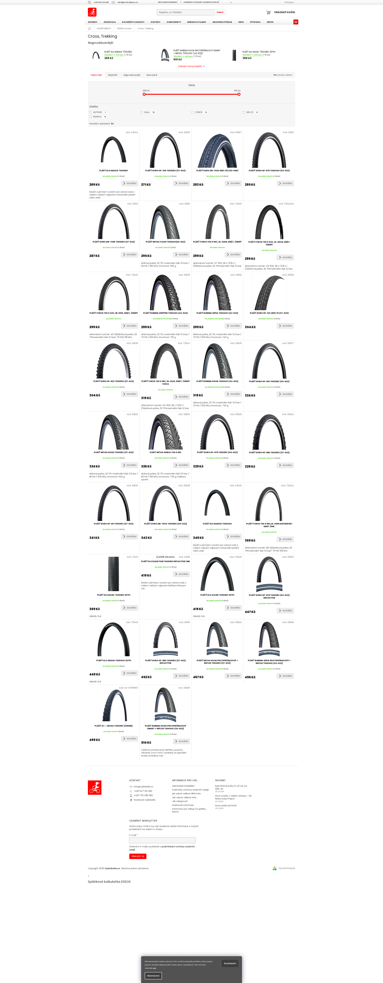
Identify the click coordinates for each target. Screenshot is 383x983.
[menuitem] (92, 22)
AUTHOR (99, 112)
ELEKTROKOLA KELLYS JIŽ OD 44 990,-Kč (231, 787)
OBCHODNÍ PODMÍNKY (168, 2)
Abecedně (151, 75)
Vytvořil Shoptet (287, 868)
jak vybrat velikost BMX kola (186, 793)
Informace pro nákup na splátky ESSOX (189, 810)
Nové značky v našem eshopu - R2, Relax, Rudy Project (233, 797)
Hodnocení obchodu (183, 805)
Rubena (99, 116)
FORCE (201, 112)
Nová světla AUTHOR (225, 805)
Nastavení (153, 975)
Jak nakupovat (180, 801)
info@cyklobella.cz (143, 786)
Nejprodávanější (132, 75)
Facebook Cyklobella (144, 799)
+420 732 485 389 (143, 795)
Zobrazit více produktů (190, 66)
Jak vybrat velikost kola (184, 797)
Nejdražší (112, 75)
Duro (149, 112)
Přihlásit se (138, 856)
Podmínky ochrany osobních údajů (201, 2)
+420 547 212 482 (143, 790)
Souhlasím (230, 963)
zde (154, 968)
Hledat (220, 12)
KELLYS (252, 112)
